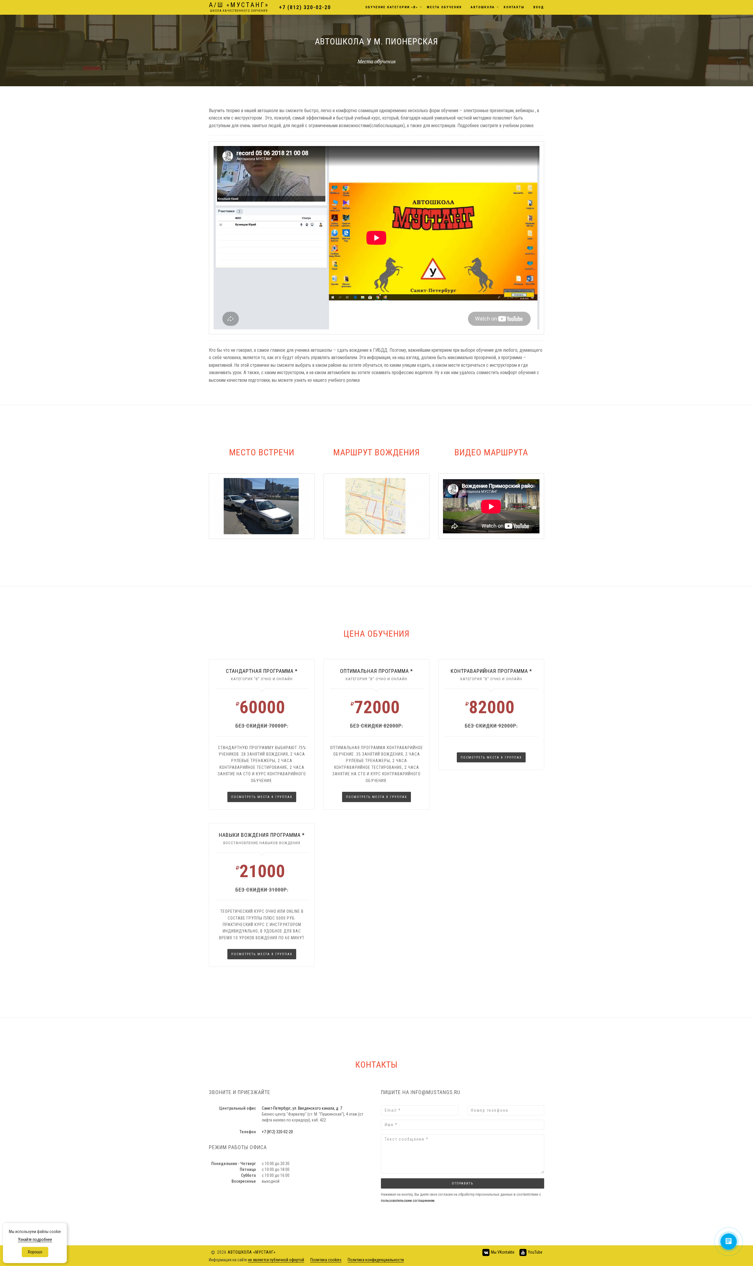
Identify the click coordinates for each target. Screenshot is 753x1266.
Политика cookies (325, 1259)
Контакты (514, 7)
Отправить (462, 1183)
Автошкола (483, 7)
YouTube (534, 1252)
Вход (538, 7)
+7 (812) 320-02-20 (305, 7)
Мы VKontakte (502, 1252)
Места (444, 7)
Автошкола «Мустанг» (252, 1252)
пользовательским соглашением (407, 1200)
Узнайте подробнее (35, 1239)
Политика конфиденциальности (376, 1259)
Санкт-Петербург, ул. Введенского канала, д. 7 (302, 1108)
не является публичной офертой (276, 1259)
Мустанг (239, 6)
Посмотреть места (261, 797)
